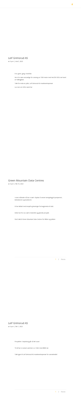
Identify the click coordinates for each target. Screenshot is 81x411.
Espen (12, 61)
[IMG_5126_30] (40, 238)
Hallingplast (20, 80)
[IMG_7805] (58, 371)
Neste (63, 259)
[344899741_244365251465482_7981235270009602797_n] (40, 112)
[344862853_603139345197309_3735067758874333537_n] (22, 112)
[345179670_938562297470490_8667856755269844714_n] (58, 112)
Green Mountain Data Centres (26, 180)
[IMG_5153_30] (22, 238)
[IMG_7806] (40, 371)
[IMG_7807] (22, 371)
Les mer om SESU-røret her (23, 87)
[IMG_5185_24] (58, 238)
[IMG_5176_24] (22, 253)
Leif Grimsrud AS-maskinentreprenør (41, 83)
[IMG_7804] (22, 386)
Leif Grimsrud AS (18, 58)
